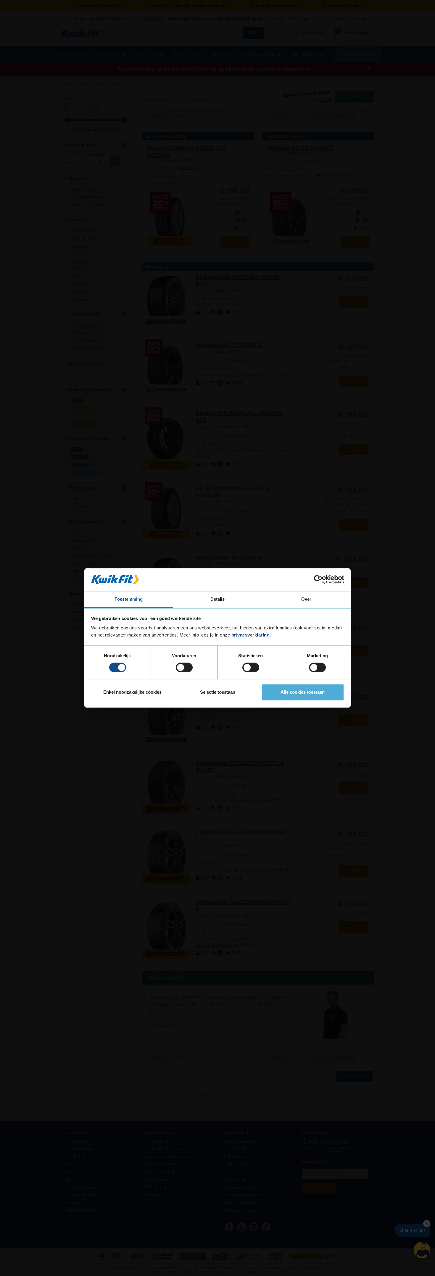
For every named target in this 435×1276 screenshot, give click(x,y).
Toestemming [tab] (129, 599)
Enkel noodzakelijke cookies (132, 692)
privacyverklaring (250, 634)
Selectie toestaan (217, 692)
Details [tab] (217, 599)
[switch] (184, 667)
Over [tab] (306, 599)
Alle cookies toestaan (303, 692)
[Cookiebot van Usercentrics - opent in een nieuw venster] (318, 579)
